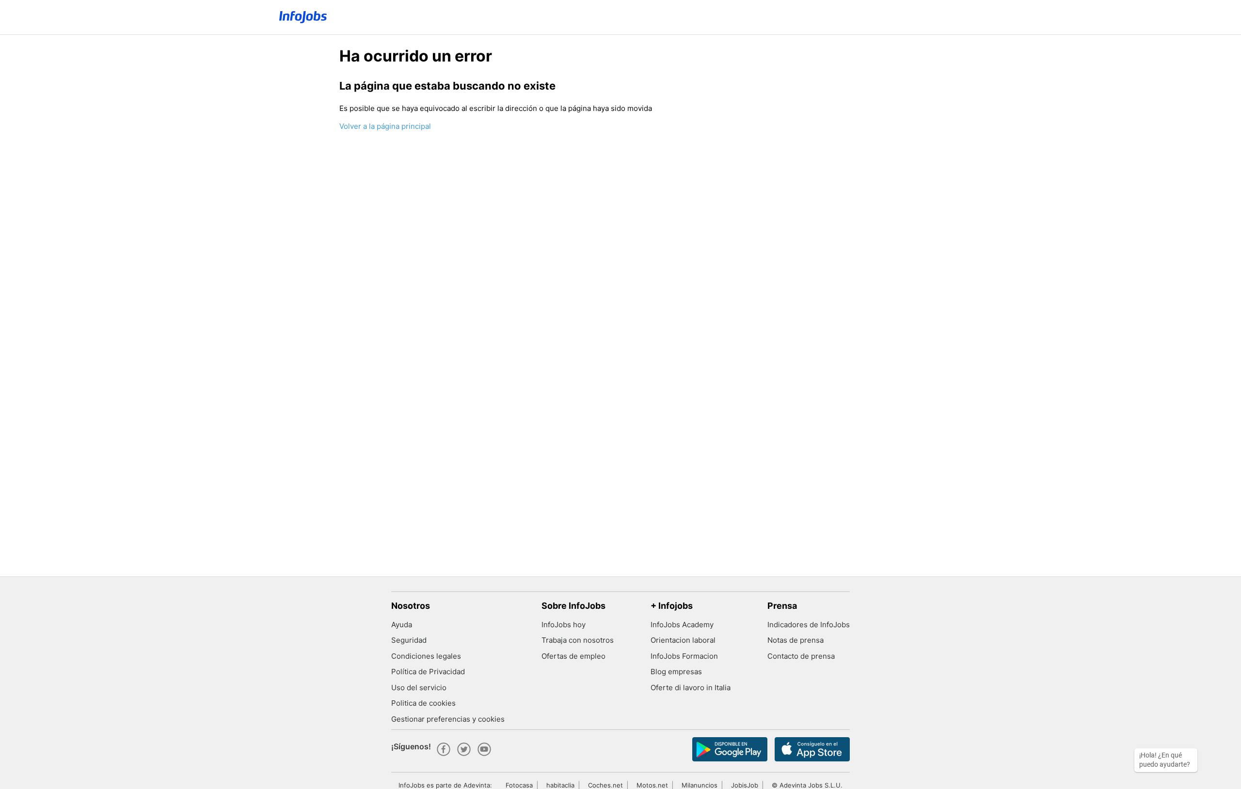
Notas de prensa (795, 640)
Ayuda (401, 624)
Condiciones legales (426, 656)
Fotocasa (519, 785)
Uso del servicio (418, 687)
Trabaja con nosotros (577, 640)
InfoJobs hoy (563, 624)
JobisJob (744, 785)
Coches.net (605, 785)
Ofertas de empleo (573, 656)
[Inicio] (303, 17)
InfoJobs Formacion (684, 656)
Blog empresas (676, 671)
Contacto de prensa (801, 656)
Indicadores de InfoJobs (808, 624)
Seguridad (409, 640)
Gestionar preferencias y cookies (448, 719)
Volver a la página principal (385, 126)
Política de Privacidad (428, 671)
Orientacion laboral (683, 640)
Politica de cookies (423, 703)
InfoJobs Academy (682, 624)
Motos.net (652, 785)
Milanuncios (699, 785)
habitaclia (560, 785)
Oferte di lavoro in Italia (691, 687)
